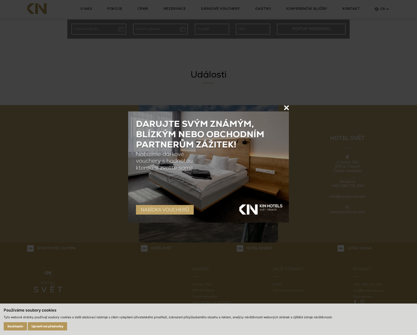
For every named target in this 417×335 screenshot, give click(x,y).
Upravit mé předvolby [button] (47, 326)
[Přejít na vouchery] (208, 167)
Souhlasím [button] (15, 326)
